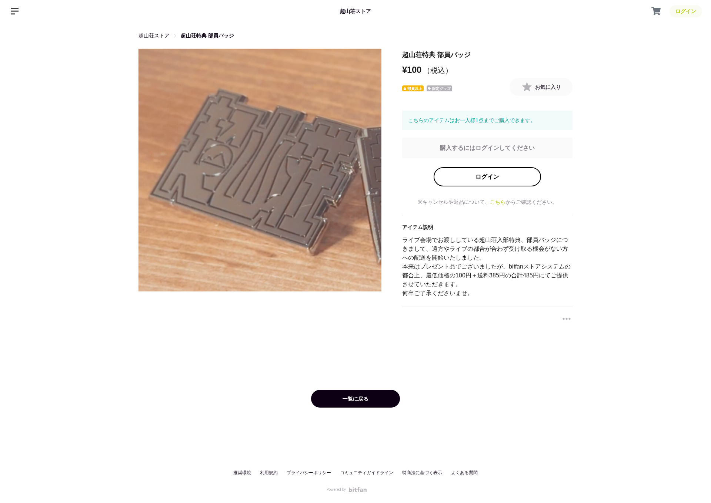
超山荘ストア (355, 11)
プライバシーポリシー (309, 472)
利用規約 (269, 472)
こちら (497, 202)
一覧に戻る (355, 399)
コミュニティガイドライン (366, 472)
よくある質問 (464, 472)
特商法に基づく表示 (422, 472)
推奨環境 (242, 472)
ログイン (487, 176)
